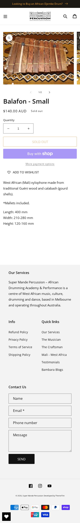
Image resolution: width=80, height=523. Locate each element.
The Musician (51, 340)
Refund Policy (18, 332)
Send (21, 459)
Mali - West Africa (54, 355)
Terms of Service (20, 347)
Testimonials (51, 362)
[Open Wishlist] (6, 516)
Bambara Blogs (52, 370)
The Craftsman (52, 347)
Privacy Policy (18, 340)
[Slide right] (49, 92)
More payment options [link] (40, 164)
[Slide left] (30, 92)
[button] (5, 16)
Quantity (9, 120)
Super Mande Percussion (33, 495)
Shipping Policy (19, 355)
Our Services (51, 332)
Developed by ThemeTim (54, 495)
